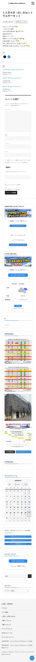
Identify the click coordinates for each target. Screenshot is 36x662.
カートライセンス (7, 629)
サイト (6, 151)
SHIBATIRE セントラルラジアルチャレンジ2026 (17, 641)
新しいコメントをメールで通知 (12, 184)
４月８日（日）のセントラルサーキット (12, 78)
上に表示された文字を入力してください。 (16, 171)
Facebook (9, 462)
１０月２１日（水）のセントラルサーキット (13, 69)
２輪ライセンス (6, 624)
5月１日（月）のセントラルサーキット (12, 86)
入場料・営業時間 (7, 604)
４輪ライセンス (6, 620)
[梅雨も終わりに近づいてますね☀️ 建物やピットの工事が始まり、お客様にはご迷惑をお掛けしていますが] (18, 407)
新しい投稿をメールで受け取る (12, 189)
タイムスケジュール (8, 637)
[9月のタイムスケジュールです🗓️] (18, 351)
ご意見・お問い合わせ (8, 616)
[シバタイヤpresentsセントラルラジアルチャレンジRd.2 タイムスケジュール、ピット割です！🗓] (18, 435)
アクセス (4, 608)
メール (7, 143)
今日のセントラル (21, 22)
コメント (8, 109)
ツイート (7, 325)
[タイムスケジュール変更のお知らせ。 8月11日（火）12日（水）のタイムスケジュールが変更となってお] (18, 379)
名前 (6, 135)
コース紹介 (5, 612)
